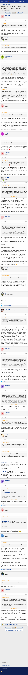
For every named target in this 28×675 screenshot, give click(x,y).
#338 (26, 540)
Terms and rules (9, 670)
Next (18, 12)
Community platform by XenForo (11, 673)
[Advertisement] (14, 647)
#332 (26, 353)
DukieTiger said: (5, 597)
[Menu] (1, 1)
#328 (26, 221)
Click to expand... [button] (14, 74)
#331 (26, 314)
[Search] (26, 1)
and (7, 305)
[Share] (24, 20)
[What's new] (23, 1)
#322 (26, 42)
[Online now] (3, 40)
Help (21, 670)
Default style (4, 668)
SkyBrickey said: (5, 45)
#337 (26, 514)
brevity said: (4, 488)
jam (2, 10)
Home (24, 670)
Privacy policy (16, 670)
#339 (26, 578)
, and (10, 624)
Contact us (3, 670)
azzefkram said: (5, 420)
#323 (26, 61)
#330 (26, 298)
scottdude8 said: (5, 356)
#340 (26, 594)
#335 (26, 439)
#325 (26, 138)
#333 (26, 390)
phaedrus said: (4, 580)
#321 (26, 20)
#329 (26, 272)
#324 (26, 110)
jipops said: (4, 23)
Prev (9, 12)
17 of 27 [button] (14, 12)
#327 (26, 182)
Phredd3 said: (4, 112)
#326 (26, 157)
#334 (26, 417)
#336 (26, 485)
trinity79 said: (4, 160)
